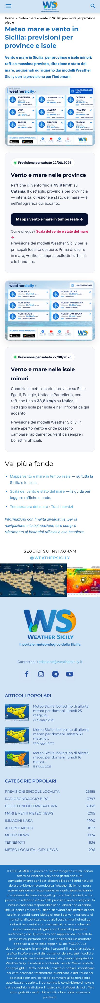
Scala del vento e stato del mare (37, 491)
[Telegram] (55, 675)
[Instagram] (41, 675)
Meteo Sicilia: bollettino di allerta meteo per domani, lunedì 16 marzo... (61, 757)
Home (9, 18)
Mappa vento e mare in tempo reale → (49, 219)
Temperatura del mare (29, 506)
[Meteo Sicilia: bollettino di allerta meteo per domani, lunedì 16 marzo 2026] (17, 759)
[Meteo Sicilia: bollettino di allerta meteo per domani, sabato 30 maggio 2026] (17, 735)
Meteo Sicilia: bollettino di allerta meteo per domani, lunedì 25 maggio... (61, 710)
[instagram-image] (16, 580)
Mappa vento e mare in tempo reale (40, 476)
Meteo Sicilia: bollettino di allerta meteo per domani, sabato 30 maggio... (61, 734)
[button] (8, 6)
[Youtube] (70, 675)
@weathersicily (50, 557)
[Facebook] (27, 675)
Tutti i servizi (62, 506)
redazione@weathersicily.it (60, 662)
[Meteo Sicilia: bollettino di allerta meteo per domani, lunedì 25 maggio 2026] (17, 712)
